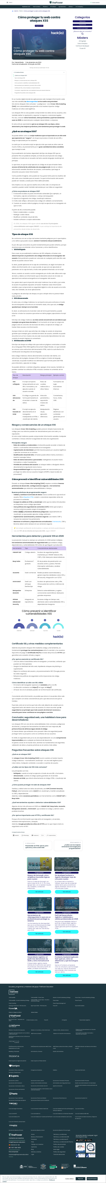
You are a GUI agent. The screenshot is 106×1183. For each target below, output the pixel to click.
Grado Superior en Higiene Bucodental (17, 1060)
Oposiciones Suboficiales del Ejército (17, 1100)
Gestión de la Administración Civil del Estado (85, 1083)
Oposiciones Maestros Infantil (37, 1130)
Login (32, 1154)
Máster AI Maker (34, 1012)
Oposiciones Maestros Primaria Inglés (61, 1130)
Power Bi (46, 1020)
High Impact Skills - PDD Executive (39, 1005)
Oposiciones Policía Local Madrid (38, 1098)
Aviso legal (56, 1149)
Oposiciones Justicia (13, 1080)
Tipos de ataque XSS (20, 78)
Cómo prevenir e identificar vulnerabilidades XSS (27, 83)
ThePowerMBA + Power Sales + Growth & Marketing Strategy (40, 1000)
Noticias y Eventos (36, 1152)
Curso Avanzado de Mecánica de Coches (62, 1116)
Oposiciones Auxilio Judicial (37, 1080)
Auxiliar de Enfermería (80, 1070)
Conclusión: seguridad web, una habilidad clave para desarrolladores (32, 90)
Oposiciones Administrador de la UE (39, 1086)
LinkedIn (17, 835)
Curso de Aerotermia (35, 1113)
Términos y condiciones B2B (61, 1137)
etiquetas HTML (28, 497)
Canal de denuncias (59, 1154)
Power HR (55, 1005)
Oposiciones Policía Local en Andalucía (40, 1100)
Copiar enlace (52, 835)
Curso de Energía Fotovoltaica (15, 1108)
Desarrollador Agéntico (85, 1020)
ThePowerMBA (12, 997)
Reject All (80, 1178)
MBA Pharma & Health (36, 1033)
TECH (20, 11)
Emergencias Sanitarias (36, 1070)
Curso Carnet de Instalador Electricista (39, 1108)
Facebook (35, 835)
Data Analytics (82, 43)
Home (32, 1134)
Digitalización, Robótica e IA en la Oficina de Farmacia (19, 1037)
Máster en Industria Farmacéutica (17, 1030)
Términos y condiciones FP (60, 1139)
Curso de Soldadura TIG (14, 1116)
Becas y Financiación (37, 1137)
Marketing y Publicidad (14, 1051)
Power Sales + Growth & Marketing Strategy (85, 997)
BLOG (16, 11)
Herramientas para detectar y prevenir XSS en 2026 (28, 85)
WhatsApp (26, 835)
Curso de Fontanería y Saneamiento (17, 1121)
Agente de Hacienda (57, 1086)
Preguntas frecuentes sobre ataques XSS (25, 93)
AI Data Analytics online (31, 1020)
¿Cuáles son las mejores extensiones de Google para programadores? (71, 846)
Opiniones (34, 1147)
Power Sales (56, 1000)
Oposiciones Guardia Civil (81, 1098)
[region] (53, 1179)
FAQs (32, 1142)
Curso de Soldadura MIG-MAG (82, 1113)
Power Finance (78, 1000)
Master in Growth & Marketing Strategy (62, 997)
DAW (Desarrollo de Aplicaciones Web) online (41, 1046)
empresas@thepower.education (19, 1154)
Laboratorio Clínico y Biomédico (16, 1070)
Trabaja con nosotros (37, 1144)
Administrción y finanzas (36, 1051)
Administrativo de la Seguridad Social (61, 1083)
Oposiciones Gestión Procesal (82, 1080)
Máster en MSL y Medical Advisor (61, 1030)
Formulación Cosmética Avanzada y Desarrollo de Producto (85, 1033)
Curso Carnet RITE (13, 1113)
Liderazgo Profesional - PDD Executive (17, 1005)
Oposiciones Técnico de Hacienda (17, 1089)
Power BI (82, 48)
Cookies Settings (69, 1178)
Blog (32, 1149)
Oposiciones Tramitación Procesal (61, 1080)
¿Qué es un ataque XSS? (21, 75)
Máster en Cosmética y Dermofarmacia (40, 1030)
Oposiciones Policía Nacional (60, 1098)
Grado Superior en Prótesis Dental (38, 1060)
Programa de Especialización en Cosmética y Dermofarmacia (19, 1033)
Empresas (34, 1139)
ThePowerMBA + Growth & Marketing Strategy (19, 1000)
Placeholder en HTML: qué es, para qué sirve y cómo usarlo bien (36, 846)
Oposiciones (17, 1086)
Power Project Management (59, 1003)
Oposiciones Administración (15, 1083)
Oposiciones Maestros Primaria (16, 1130)
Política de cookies (58, 1147)
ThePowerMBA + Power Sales (37, 997)
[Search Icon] (82, 33)
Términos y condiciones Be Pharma (63, 1142)
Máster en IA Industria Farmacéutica (62, 1033)
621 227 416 (14, 1145)
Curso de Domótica (79, 1108)
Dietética (55, 1070)
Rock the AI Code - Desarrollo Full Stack (16, 1020)
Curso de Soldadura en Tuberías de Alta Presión (42, 1116)
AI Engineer (82, 41)
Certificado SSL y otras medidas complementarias (27, 88)
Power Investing (12, 1003)
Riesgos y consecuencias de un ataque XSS (26, 80)
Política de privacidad (59, 1144)
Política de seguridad (59, 1152)
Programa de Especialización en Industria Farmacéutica (86, 1030)
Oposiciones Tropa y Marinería (16, 1098)
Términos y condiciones (60, 1134)
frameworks (57, 521)
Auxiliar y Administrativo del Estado (39, 1083)
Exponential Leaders (79, 1005)
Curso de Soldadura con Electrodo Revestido (63, 1113)
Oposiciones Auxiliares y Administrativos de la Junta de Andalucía (42, 1089)
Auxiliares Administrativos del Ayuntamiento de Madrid (86, 1086)
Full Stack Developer (82, 46)
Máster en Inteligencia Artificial (15, 1012)
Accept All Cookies (92, 1178)
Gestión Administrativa (58, 1051)
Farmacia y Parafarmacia (15, 1072)
